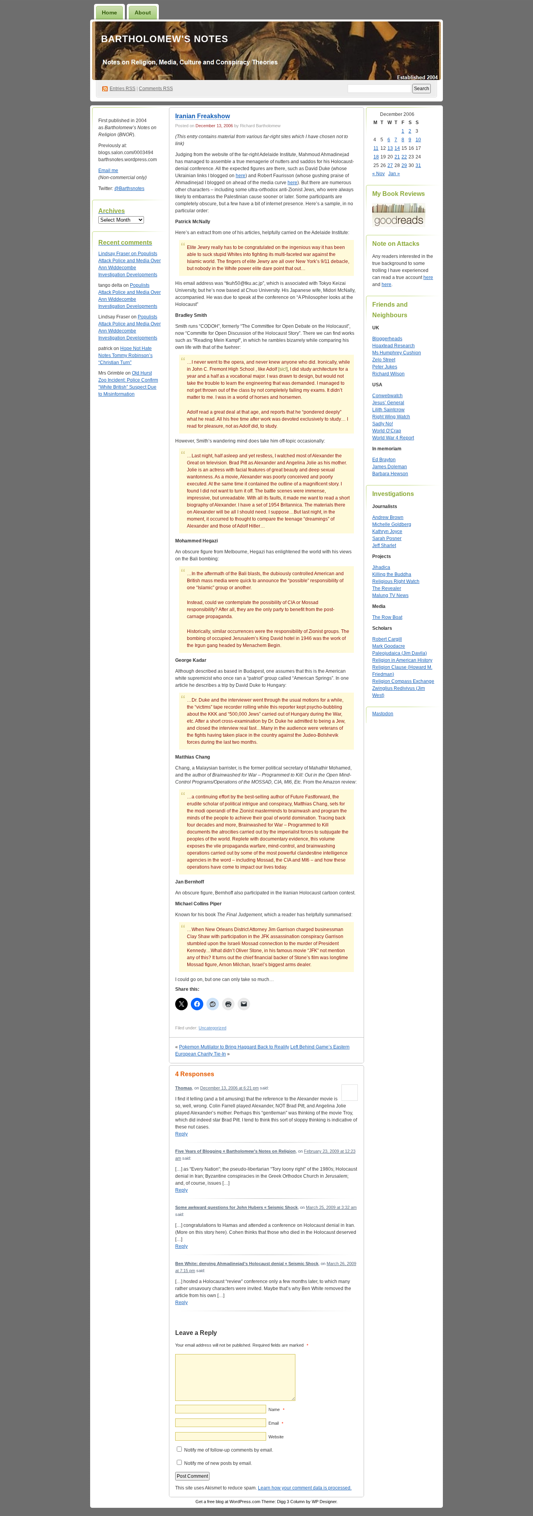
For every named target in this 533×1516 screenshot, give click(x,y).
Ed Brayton (384, 459)
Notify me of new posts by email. (218, 1463)
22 (404, 157)
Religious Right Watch (395, 581)
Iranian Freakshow (202, 116)
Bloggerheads (387, 338)
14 (397, 148)
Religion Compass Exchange (403, 681)
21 (397, 157)
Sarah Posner (387, 538)
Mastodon (382, 713)
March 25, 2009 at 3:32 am (331, 1207)
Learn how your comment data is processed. (305, 1488)
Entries (122, 88)
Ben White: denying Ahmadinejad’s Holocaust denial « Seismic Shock (246, 1263)
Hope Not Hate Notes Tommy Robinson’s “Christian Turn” (125, 355)
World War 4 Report (393, 438)
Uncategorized (212, 1027)
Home (109, 12)
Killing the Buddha (391, 574)
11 (375, 148)
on (118, 253)
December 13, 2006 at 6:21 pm (229, 1088)
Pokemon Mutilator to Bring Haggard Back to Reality (234, 1047)
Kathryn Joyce (387, 531)
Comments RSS (156, 88)
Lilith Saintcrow (388, 409)
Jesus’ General (388, 402)
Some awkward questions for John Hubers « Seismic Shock (236, 1207)
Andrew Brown (387, 517)
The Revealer (386, 588)
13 (390, 148)
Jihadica (381, 567)
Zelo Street (383, 360)
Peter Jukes (384, 367)
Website (276, 1436)
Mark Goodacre (388, 646)
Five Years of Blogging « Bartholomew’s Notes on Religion (235, 1151)
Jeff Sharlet (384, 545)
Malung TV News (390, 595)
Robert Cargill (387, 639)
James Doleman (389, 466)
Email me (108, 170)
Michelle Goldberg (391, 524)
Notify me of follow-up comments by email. (228, 1450)
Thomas (183, 1088)
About (143, 12)
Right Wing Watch (391, 416)
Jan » (394, 173)
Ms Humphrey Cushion (396, 352)
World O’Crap (386, 431)
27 (390, 165)
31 (418, 165)
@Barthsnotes (129, 188)
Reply (181, 1134)
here (240, 175)
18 (376, 157)
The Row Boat (387, 617)
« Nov (378, 173)
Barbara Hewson (390, 473)
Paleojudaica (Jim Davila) (399, 653)
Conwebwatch (387, 395)
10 (418, 139)
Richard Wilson (388, 374)
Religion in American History (402, 660)
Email (275, 1423)
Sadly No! (382, 424)
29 (404, 165)
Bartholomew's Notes (164, 39)
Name (276, 1409)
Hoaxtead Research (393, 345)
